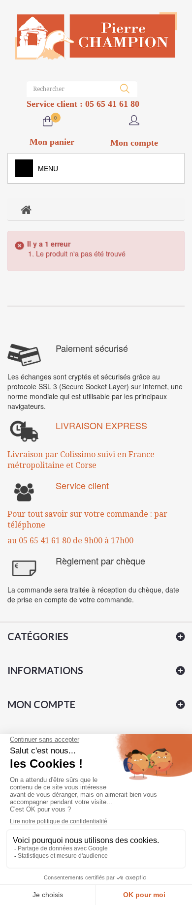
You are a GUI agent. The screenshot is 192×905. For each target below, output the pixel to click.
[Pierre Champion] (96, 36)
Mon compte (41, 704)
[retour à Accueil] (26, 209)
